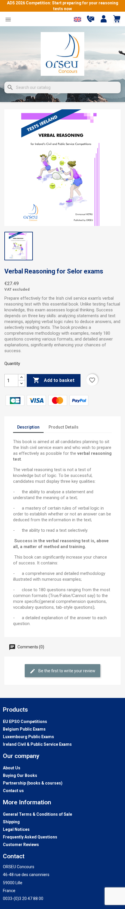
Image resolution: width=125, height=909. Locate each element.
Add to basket (53, 380)
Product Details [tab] (63, 427)
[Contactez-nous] (90, 21)
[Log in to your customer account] (103, 19)
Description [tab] (28, 427)
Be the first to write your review (66, 670)
